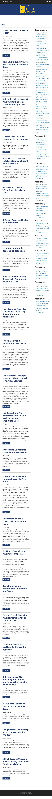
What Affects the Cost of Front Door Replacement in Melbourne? (42, 108)
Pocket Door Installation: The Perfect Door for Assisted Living (42, 208)
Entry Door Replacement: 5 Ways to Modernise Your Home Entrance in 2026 (42, 83)
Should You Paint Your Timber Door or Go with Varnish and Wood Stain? (42, 286)
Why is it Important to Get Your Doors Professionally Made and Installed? (42, 303)
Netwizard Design (29, 793)
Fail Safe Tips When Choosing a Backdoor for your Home (42, 308)
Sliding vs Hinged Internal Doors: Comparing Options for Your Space (42, 113)
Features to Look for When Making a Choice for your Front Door (42, 292)
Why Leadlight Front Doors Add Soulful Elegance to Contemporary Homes (42, 118)
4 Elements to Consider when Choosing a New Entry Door (42, 240)
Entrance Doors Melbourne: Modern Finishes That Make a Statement (42, 124)
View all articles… (40, 160)
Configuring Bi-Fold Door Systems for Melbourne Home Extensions (42, 34)
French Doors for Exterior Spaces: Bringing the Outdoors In (42, 213)
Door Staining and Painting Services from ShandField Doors (42, 228)
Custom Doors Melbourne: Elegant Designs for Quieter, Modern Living (42, 96)
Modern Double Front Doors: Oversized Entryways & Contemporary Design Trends (41, 42)
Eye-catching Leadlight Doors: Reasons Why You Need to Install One (42, 271)
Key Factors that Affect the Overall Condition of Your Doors (42, 255)
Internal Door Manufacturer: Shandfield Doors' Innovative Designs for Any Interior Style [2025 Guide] (42, 195)
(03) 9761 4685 (7, 2)
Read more (6, 55)
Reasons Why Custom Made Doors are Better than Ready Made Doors (42, 260)
